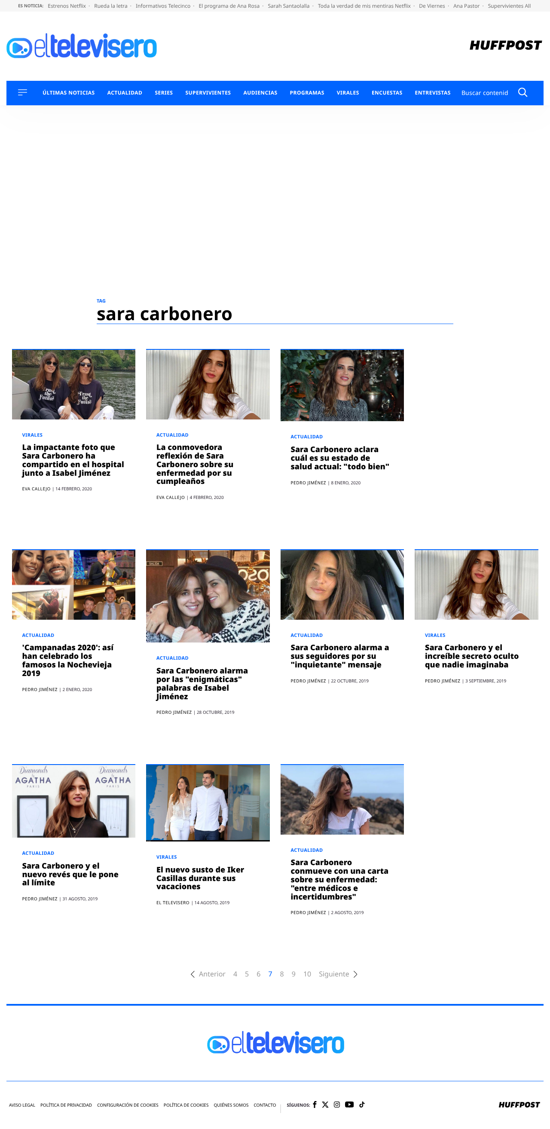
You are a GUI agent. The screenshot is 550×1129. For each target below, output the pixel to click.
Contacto (265, 1105)
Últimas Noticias (69, 92)
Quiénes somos (231, 1105)
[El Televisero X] (325, 1105)
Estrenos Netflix (67, 5)
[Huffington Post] (506, 46)
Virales (348, 92)
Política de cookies (186, 1105)
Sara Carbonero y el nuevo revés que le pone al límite (70, 874)
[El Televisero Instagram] (337, 1105)
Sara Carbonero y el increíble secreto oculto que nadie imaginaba (472, 656)
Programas (307, 92)
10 (307, 974)
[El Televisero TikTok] (362, 1105)
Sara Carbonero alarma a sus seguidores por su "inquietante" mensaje (340, 656)
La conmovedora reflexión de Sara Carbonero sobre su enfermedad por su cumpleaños (194, 464)
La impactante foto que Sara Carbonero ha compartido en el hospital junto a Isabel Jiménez (73, 460)
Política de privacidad (66, 1105)
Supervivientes (208, 92)
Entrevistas (433, 92)
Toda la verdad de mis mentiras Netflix (365, 5)
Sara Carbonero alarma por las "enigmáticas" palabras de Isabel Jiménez (202, 683)
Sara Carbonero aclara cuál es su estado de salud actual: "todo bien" (340, 458)
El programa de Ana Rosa (230, 5)
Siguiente (334, 974)
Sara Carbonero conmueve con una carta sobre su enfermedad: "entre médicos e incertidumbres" (340, 879)
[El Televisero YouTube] (349, 1105)
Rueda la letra (111, 5)
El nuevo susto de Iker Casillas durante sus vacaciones (200, 878)
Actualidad (125, 92)
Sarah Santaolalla (289, 5)
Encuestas (387, 92)
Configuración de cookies (128, 1105)
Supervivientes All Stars (517, 5)
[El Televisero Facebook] (315, 1105)
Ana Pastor (467, 5)
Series (164, 92)
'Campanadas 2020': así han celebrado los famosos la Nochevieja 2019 (68, 660)
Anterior (212, 974)
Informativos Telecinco (164, 5)
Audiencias (260, 92)
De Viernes (432, 5)
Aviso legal (22, 1105)
